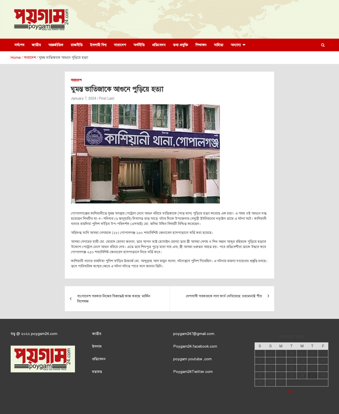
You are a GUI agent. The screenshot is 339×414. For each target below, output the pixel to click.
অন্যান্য (236, 45)
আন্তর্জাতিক (55, 45)
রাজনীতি (77, 45)
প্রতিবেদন (159, 45)
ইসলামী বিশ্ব (98, 45)
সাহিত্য (218, 45)
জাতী (95, 333)
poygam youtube (188, 359)
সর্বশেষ (19, 45)
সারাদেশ (120, 45)
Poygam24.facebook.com (195, 346)
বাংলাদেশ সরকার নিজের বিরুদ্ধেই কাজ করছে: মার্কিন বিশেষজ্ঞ (113, 299)
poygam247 (183, 333)
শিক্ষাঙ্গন (201, 45)
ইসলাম (97, 346)
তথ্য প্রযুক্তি (180, 45)
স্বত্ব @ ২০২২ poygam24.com (34, 333)
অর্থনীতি (139, 45)
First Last (106, 98)
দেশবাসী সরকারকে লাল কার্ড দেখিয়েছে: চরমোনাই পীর (224, 296)
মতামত (97, 371)
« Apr (289, 391)
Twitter (198, 371)
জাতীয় (36, 45)
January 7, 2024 (83, 98)
